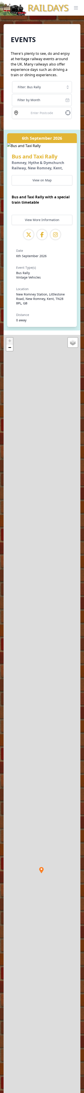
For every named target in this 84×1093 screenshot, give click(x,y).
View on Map (42, 180)
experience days (24, 69)
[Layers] (73, 342)
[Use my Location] (16, 112)
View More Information (42, 220)
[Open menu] (75, 7)
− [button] (9, 347)
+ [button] (9, 341)
